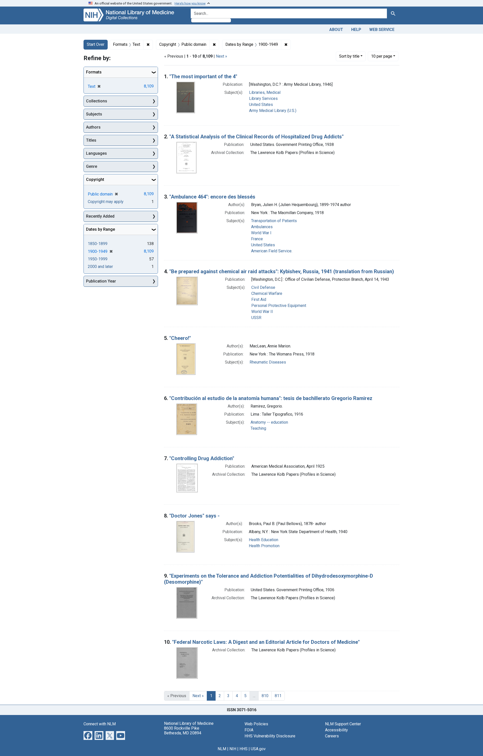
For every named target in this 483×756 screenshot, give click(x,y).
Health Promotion (264, 545)
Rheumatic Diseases (268, 362)
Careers (332, 736)
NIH (232, 748)
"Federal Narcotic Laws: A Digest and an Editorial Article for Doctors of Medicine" (266, 642)
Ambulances (262, 226)
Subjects (94, 114)
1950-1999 (97, 259)
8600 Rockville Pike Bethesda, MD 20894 (182, 730)
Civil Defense (263, 287)
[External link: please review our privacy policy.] (88, 735)
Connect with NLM (100, 724)
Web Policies (256, 724)
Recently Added (100, 216)
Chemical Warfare (266, 293)
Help (356, 29)
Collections (96, 101)
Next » (221, 56)
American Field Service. (271, 251)
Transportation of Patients (274, 220)
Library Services (263, 98)
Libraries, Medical (264, 92)
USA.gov (258, 748)
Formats (94, 72)
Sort (349, 56)
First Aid (258, 299)
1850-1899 (97, 243)
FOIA (249, 730)
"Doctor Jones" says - (194, 516)
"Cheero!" (180, 338)
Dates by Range (100, 229)
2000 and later (100, 266)
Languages (96, 153)
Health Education (263, 539)
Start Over (95, 44)
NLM (222, 748)
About (336, 29)
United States (261, 104)
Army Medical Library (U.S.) (272, 110)
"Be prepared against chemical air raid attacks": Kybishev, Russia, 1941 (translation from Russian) (281, 271)
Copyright (95, 179)
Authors (93, 127)
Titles (91, 140)
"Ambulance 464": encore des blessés (212, 197)
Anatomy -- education (269, 422)
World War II (262, 311)
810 (265, 695)
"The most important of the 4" (203, 76)
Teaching (258, 428)
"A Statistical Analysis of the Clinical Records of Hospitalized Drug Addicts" (256, 137)
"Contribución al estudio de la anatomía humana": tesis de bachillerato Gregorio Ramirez (270, 398)
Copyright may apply (106, 201)
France (257, 238)
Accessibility (336, 730)
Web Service (381, 29)
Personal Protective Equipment (278, 305)
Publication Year (101, 281)
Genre (91, 166)
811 (278, 695)
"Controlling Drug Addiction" (201, 458)
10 (381, 56)
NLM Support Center (343, 724)
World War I (261, 232)
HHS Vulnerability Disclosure (270, 736)
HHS (243, 748)
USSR (256, 317)
